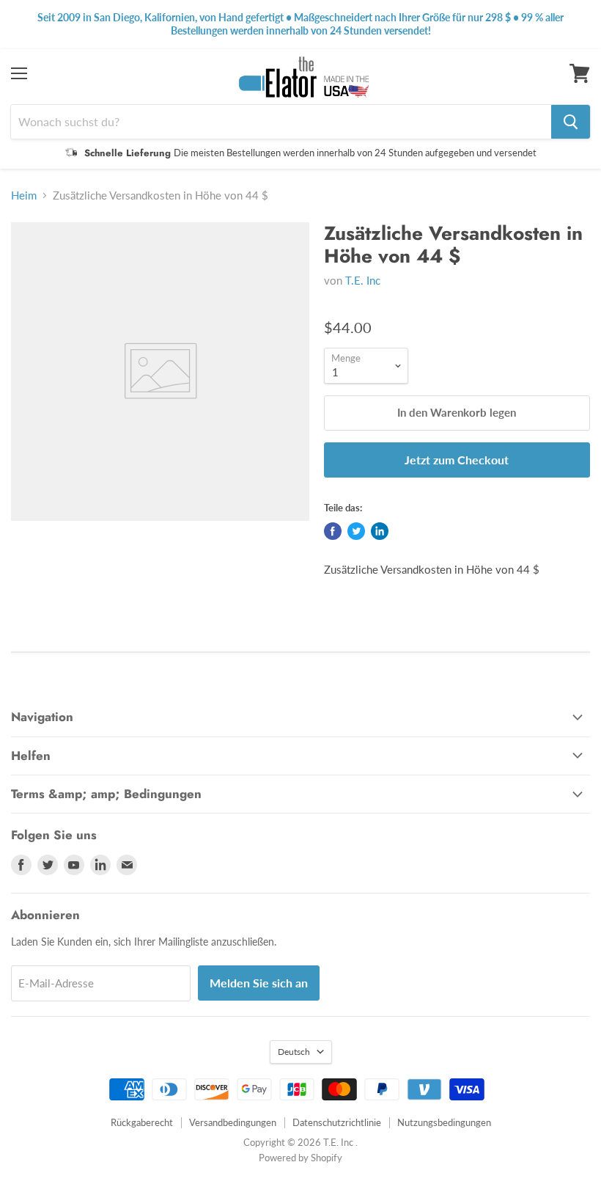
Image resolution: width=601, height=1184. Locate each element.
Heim (24, 195)
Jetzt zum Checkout (457, 460)
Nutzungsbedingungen (444, 1122)
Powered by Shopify (300, 1157)
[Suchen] (570, 122)
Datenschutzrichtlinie (336, 1122)
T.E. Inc (362, 280)
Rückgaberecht (142, 1122)
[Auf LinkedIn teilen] (379, 531)
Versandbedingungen (232, 1122)
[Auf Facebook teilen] (333, 531)
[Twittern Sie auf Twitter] (356, 531)
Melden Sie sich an (259, 983)
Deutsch (294, 1051)
